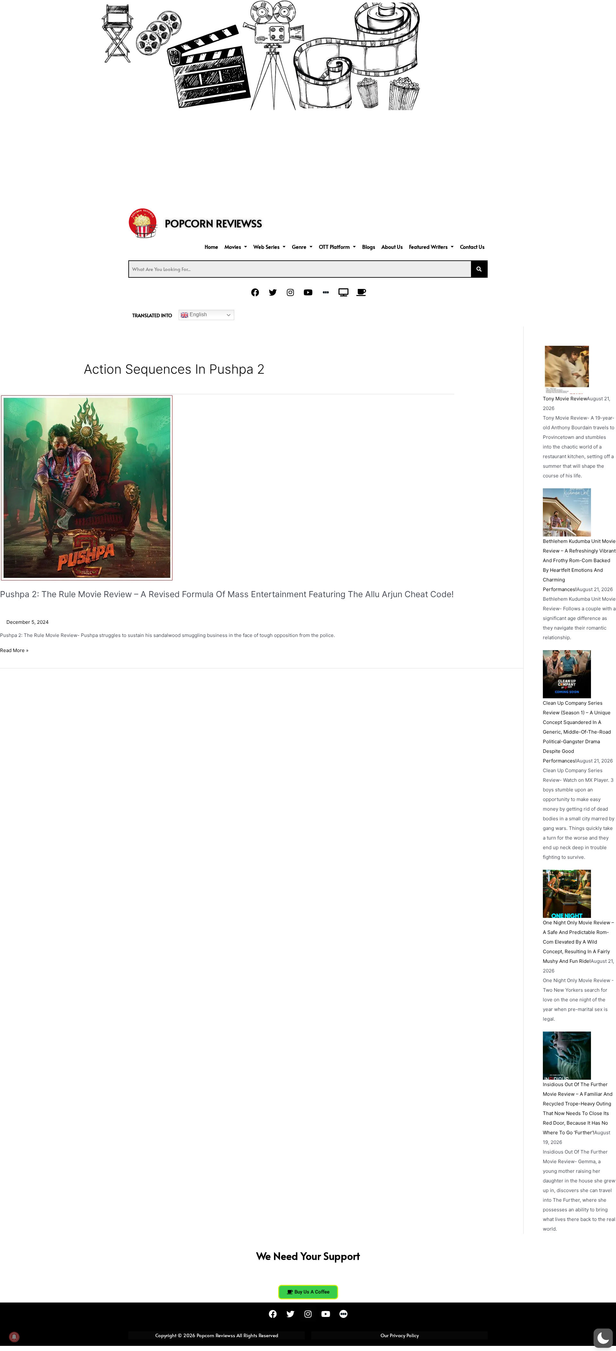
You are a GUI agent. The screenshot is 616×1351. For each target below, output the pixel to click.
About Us (392, 246)
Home (211, 246)
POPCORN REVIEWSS (213, 223)
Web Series (266, 246)
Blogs (368, 246)
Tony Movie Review (565, 399)
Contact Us (472, 246)
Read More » (14, 650)
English (197, 314)
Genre (299, 246)
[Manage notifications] (14, 1337)
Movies (233, 246)
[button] (235, 246)
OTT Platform (334, 246)
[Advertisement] (308, 158)
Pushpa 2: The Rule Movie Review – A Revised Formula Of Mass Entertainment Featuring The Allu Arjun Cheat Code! (227, 594)
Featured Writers (428, 246)
